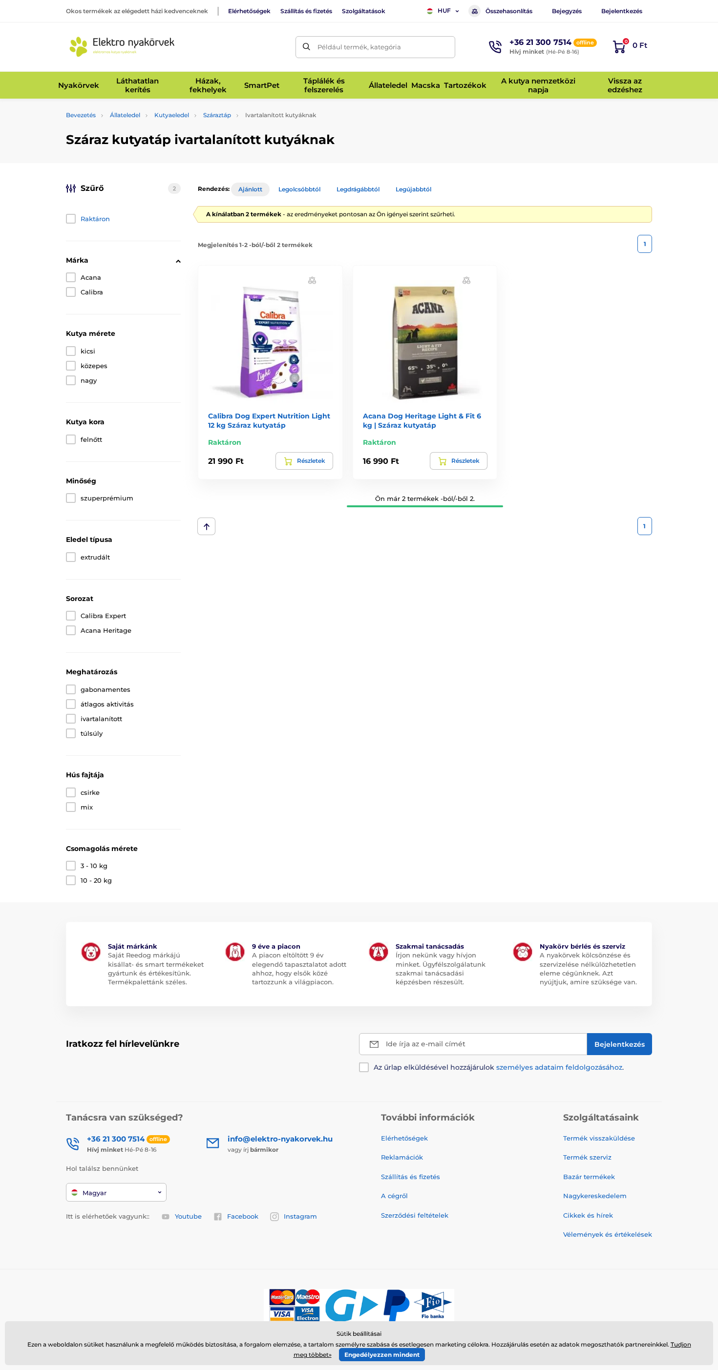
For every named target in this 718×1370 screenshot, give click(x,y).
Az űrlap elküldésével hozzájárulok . (499, 1067)
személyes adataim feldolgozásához (559, 1067)
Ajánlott (250, 189)
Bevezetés (81, 115)
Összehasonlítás (509, 11)
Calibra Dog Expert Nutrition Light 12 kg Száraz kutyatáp (269, 420)
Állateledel (125, 115)
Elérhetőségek (249, 11)
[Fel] (206, 526)
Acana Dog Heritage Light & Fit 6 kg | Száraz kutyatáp (422, 420)
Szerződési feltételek (414, 1215)
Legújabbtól (413, 189)
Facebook (242, 1216)
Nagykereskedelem (595, 1196)
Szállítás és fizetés (306, 11)
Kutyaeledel (171, 115)
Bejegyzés (567, 11)
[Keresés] (306, 47)
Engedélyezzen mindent (382, 1354)
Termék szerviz (587, 1157)
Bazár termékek (589, 1177)
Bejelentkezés (621, 11)
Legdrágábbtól (358, 189)
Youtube (188, 1216)
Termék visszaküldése (599, 1138)
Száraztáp (217, 115)
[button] (312, 280)
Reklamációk (402, 1157)
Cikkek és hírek (588, 1215)
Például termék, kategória (359, 47)
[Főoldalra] (122, 47)
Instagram (300, 1216)
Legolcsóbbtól (299, 189)
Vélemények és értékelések (607, 1234)
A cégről (394, 1196)
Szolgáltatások (363, 11)
